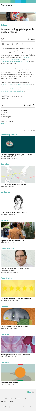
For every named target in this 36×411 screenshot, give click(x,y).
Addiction (5, 192)
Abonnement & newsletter (18, 407)
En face (11, 399)
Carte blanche (7, 248)
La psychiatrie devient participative (13, 184)
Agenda (4, 220)
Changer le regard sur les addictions (14, 212)
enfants (3, 114)
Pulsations (6, 5)
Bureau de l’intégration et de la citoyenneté (17, 85)
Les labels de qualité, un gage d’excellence (16, 298)
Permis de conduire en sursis (11, 382)
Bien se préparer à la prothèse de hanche (15, 354)
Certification (6, 278)
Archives (5, 407)
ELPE (2, 123)
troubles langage (6, 117)
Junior (27, 399)
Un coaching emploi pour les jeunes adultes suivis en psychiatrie (16, 155)
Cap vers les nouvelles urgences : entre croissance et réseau (15, 269)
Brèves (4, 25)
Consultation (19, 399)
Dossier (11, 401)
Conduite (5, 362)
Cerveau (4, 306)
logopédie (4, 112)
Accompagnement (9, 134)
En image (4, 401)
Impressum (31, 407)
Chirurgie (5, 334)
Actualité (5, 164)
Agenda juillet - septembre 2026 (12, 240)
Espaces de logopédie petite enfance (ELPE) (14, 61)
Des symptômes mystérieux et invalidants (15, 326)
